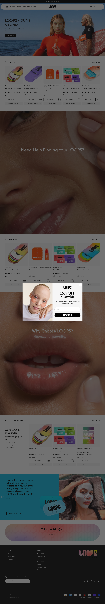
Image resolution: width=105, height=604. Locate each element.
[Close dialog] (80, 285)
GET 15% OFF (67, 315)
